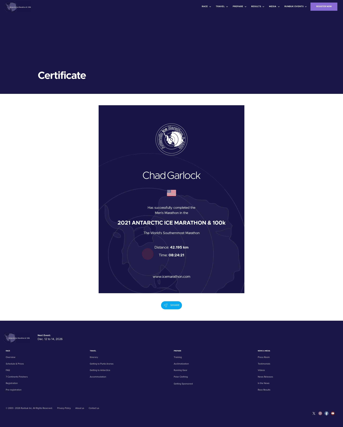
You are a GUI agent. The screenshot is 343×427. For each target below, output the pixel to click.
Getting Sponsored (183, 383)
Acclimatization (181, 363)
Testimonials (264, 363)
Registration (12, 383)
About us (79, 408)
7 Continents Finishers (17, 376)
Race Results (264, 389)
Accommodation (98, 376)
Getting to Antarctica (100, 370)
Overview (10, 357)
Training (178, 357)
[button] (207, 7)
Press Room (264, 357)
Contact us (94, 408)
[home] (18, 6)
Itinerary (94, 357)
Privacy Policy (64, 408)
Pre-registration (13, 389)
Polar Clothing (181, 376)
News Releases (265, 376)
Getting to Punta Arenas (101, 363)
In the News (263, 383)
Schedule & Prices (15, 363)
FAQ (8, 370)
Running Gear (180, 370)
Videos (261, 370)
